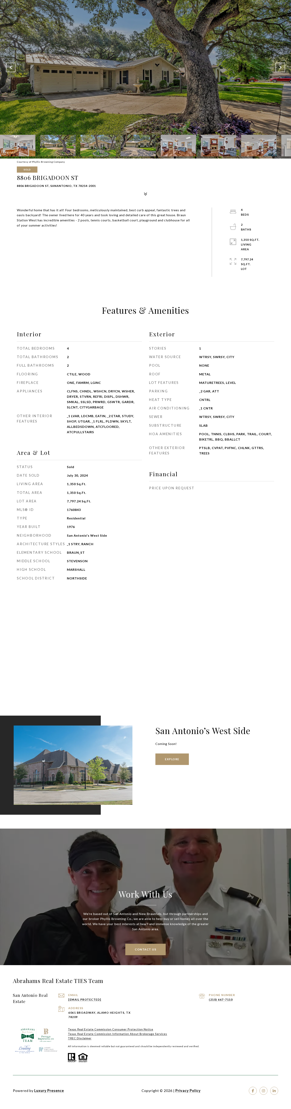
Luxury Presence (49, 1090)
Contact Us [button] (145, 949)
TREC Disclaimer (79, 1038)
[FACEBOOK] (253, 1091)
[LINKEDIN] (274, 1091)
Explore (172, 759)
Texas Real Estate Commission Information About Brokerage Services (117, 1033)
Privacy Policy (188, 1090)
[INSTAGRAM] (263, 1091)
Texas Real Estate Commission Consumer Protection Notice (110, 1029)
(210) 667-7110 (221, 999)
